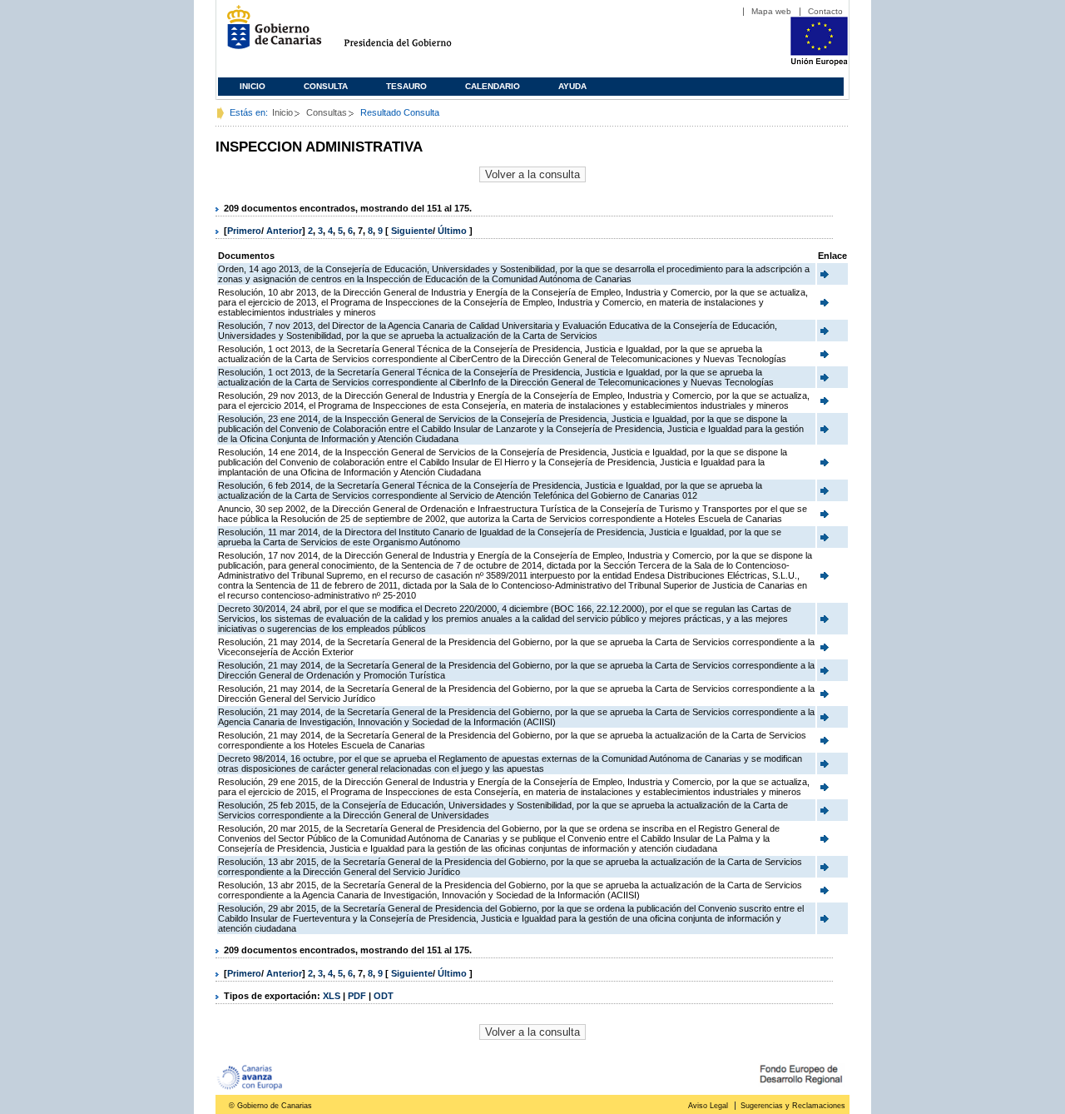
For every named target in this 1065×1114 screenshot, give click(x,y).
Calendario (492, 86)
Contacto (825, 11)
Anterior (284, 231)
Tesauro (406, 86)
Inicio (252, 86)
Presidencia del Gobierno (413, 33)
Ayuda (572, 86)
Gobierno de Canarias (269, 33)
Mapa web (771, 11)
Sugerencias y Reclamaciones (793, 1106)
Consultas (326, 112)
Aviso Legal (708, 1106)
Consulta (326, 86)
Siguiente (412, 231)
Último (453, 231)
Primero (244, 231)
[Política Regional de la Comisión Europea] (819, 62)
